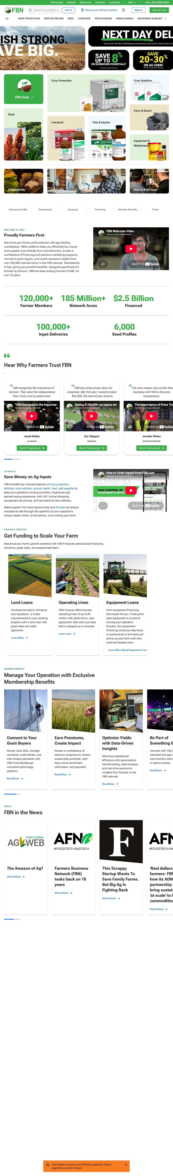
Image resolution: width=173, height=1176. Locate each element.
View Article (14, 876)
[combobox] (47, 10)
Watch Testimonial (29, 448)
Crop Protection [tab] (29, 18)
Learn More (17, 637)
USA (130, 2)
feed (54, 488)
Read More (13, 778)
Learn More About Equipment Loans (128, 650)
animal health (41, 488)
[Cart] (123, 10)
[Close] (125, 1164)
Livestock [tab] (84, 18)
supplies (69, 488)
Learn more (65, 633)
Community (57, 2)
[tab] (18, 210)
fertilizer (9, 488)
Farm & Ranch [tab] (124, 18)
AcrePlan (100, 2)
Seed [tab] (71, 18)
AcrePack (114, 2)
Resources (85, 2)
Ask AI (68, 10)
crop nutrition (23, 488)
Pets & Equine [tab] (103, 18)
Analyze (71, 2)
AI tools (60, 507)
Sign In (138, 10)
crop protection (59, 484)
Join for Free (159, 10)
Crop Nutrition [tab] (54, 18)
